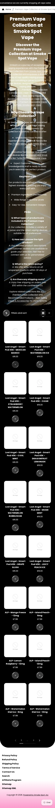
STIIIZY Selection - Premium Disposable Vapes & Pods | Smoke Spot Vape (27, 101)
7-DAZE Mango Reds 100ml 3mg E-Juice (29, 145)
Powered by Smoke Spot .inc (35, 795)
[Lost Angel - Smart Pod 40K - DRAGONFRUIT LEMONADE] (40, 438)
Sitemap (6, 784)
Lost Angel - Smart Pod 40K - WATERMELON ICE (40, 349)
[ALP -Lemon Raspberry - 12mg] (15, 646)
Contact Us (8, 771)
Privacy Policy (9, 755)
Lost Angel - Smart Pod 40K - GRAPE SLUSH (15, 564)
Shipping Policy (10, 763)
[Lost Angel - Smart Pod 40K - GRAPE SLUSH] (15, 546)
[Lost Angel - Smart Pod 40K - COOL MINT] (15, 438)
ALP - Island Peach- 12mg (39, 662)
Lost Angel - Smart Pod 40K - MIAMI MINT (40, 509)
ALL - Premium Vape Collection (29, 293)
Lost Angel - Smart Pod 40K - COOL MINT (15, 455)
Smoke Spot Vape (38, 71)
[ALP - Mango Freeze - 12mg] (15, 598)
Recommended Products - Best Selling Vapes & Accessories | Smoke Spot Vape (27, 95)
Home (8, 9)
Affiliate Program (11, 780)
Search (6, 775)
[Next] (39, 740)
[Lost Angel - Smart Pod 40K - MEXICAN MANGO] (15, 332)
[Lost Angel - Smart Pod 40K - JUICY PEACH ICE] (40, 546)
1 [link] (21, 740)
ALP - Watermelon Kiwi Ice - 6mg (15, 710)
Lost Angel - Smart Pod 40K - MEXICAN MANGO (15, 349)
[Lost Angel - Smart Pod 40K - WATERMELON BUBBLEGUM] (15, 492)
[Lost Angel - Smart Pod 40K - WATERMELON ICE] (40, 332)
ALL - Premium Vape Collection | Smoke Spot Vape (28, 91)
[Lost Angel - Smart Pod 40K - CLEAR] (40, 383)
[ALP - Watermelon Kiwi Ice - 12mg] (40, 694)
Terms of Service (11, 767)
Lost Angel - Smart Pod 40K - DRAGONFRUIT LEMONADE (40, 457)
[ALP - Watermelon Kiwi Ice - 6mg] (15, 694)
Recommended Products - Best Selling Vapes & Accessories (27, 299)
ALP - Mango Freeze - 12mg (15, 614)
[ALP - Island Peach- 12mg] (40, 646)
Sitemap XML (9, 788)
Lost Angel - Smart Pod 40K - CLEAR (40, 400)
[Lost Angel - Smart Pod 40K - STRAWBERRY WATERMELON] (15, 383)
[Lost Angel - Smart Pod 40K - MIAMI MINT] (40, 492)
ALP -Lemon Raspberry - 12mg (15, 662)
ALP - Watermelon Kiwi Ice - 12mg (40, 710)
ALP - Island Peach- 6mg (39, 614)
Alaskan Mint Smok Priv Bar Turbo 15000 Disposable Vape (27, 157)
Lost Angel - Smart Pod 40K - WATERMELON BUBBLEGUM (15, 511)
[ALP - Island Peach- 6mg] (40, 598)
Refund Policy (9, 759)
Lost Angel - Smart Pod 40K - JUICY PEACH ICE (40, 564)
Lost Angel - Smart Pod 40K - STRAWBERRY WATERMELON (15, 403)
